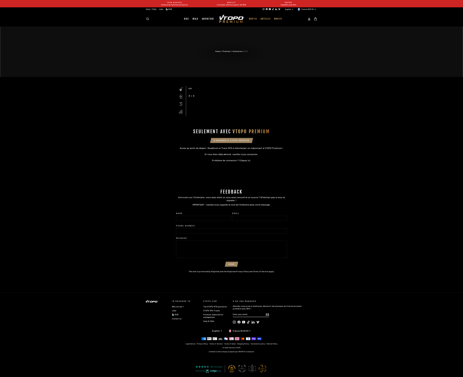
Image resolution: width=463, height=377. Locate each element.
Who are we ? (178, 307)
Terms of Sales (230, 344)
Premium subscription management (213, 315)
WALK (195, 18)
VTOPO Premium (273, 148)
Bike (186, 18)
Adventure (208, 18)
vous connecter (249, 154)
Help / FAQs (151, 9)
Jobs (161, 9)
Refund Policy (272, 344)
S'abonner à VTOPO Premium (231, 140)
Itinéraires (237, 51)
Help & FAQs (208, 321)
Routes (253, 18)
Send (231, 264)
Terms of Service (260, 271)
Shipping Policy (243, 344)
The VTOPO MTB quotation (215, 307)
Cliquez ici (244, 160)
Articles (266, 18)
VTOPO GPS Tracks (211, 310)
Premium (226, 51)
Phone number (185, 226)
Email (236, 213)
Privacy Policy (242, 271)
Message (181, 238)
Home (218, 51)
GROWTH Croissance (246, 352)
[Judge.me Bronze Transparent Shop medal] (262, 368)
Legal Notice (190, 344)
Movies (278, 18)
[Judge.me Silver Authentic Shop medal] (242, 368)
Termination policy (258, 344)
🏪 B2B (169, 9)
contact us (176, 319)
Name (179, 213)
